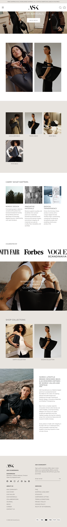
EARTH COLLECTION (19, 359)
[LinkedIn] (25, 481)
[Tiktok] (18, 481)
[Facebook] (7, 481)
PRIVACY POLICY (40, 502)
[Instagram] (14, 481)
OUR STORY (10, 492)
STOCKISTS (38, 494)
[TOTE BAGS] (14, 151)
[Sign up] (59, 479)
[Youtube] (11, 481)
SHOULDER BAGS (14, 136)
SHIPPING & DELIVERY (42, 492)
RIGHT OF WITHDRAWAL (43, 506)
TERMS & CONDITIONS (42, 499)
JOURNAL (10, 502)
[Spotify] (29, 481)
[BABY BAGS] (52, 123)
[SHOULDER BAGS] (14, 123)
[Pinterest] (22, 481)
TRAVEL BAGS (33, 136)
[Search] (60, 7)
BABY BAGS (52, 136)
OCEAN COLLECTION (47, 359)
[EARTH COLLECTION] (19, 341)
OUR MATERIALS (12, 497)
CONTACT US (11, 509)
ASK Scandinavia (14, 520)
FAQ (36, 489)
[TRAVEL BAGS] (33, 123)
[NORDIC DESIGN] (14, 195)
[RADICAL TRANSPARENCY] (52, 195)
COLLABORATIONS (12, 499)
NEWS (8, 504)
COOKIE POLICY (40, 504)
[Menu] (3, 7)
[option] (33, 286)
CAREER (9, 506)
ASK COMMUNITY (12, 489)
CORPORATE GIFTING (42, 497)
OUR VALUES (11, 494)
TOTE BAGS (14, 164)
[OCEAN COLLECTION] (47, 341)
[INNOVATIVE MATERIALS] (33, 195)
